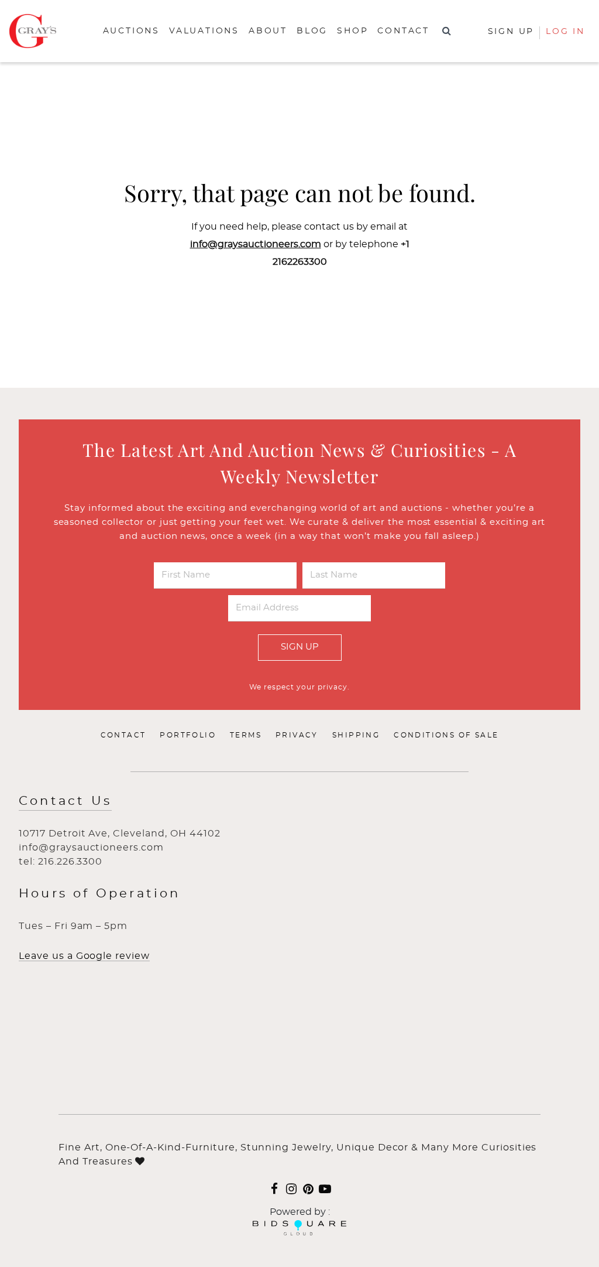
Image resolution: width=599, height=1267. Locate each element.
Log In (565, 32)
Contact (403, 31)
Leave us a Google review (84, 956)
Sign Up (300, 647)
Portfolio (188, 735)
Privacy (297, 735)
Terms (245, 735)
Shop (352, 31)
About (268, 31)
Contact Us (65, 801)
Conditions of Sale (446, 735)
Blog (312, 31)
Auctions (131, 31)
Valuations (204, 31)
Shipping (356, 735)
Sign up (511, 32)
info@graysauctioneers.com (255, 244)
